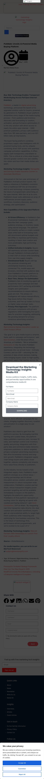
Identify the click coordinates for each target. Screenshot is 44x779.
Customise (22, 769)
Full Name (9, 387)
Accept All (22, 763)
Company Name (12, 402)
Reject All (22, 774)
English (29, 1)
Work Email (10, 394)
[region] (22, 761)
